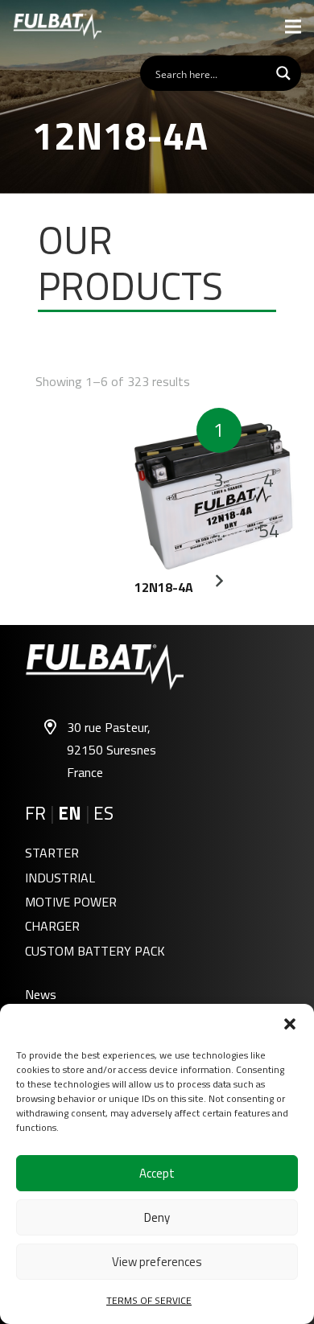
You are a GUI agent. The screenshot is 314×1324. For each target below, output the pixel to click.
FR (35, 813)
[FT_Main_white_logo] (57, 26)
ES (103, 813)
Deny (157, 1217)
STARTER (52, 852)
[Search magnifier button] (283, 73)
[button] (290, 1024)
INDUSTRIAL (60, 877)
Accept (157, 1173)
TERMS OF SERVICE (149, 1300)
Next (219, 580)
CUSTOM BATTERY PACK (95, 950)
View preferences (157, 1261)
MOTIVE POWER (71, 901)
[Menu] (293, 26)
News (40, 994)
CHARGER (52, 925)
